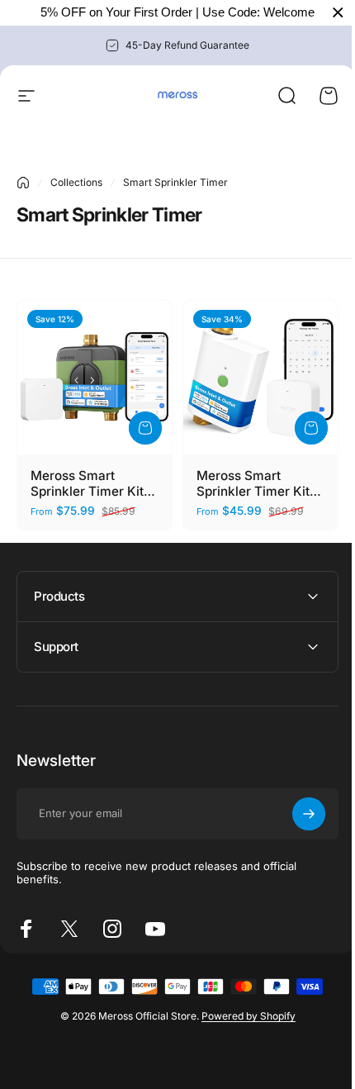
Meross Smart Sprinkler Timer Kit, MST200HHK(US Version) (89, 483)
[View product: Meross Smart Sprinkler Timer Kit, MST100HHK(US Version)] (311, 428)
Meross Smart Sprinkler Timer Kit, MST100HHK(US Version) (255, 483)
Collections (76, 182)
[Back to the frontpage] (23, 182)
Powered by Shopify (242, 1010)
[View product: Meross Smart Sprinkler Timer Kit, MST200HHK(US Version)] (145, 428)
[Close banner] (338, 12)
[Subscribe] (296, 807)
